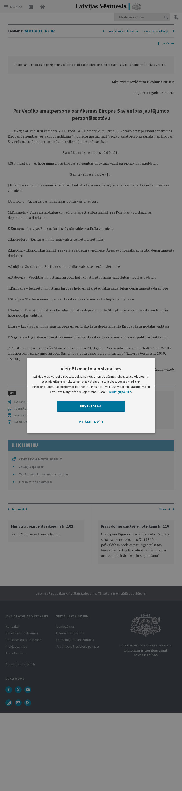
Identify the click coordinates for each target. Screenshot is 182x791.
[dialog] (91, 395)
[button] (91, 421)
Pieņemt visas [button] (91, 406)
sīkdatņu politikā (120, 392)
